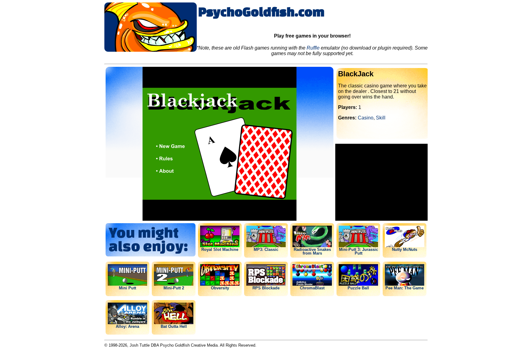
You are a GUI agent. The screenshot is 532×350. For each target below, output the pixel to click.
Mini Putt (127, 288)
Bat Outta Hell (174, 326)
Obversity (220, 288)
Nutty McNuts (404, 249)
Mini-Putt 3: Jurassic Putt (358, 251)
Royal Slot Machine (219, 249)
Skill (380, 117)
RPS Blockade (266, 288)
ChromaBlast (312, 288)
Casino (365, 117)
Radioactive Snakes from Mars (312, 251)
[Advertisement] (381, 182)
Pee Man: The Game (404, 288)
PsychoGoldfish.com (261, 11)
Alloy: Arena (127, 326)
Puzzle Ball (358, 288)
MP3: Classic (266, 249)
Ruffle (313, 47)
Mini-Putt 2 (173, 288)
